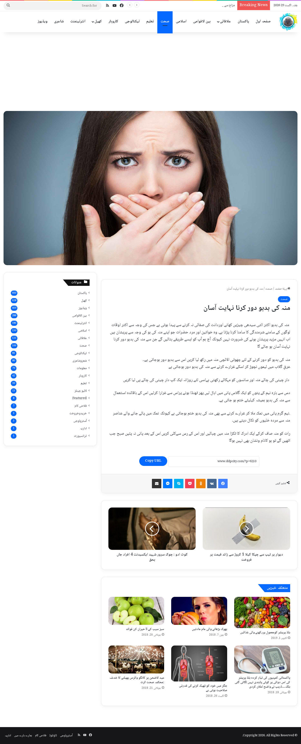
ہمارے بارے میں (23, 735)
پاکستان (243, 21)
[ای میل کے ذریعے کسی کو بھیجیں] (156, 483)
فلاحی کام (81, 406)
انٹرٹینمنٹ (77, 21)
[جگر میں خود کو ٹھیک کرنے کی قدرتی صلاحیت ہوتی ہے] (199, 663)
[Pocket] (189, 483)
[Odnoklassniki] (201, 483)
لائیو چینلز (81, 391)
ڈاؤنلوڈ (53, 735)
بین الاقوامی (202, 21)
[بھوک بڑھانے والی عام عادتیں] (199, 611)
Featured (79, 398)
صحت (165, 21)
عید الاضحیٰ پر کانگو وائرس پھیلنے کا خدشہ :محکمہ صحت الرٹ (136, 680)
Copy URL (153, 461)
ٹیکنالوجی (132, 21)
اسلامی (181, 21)
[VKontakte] (212, 483)
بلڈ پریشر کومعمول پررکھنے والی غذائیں (265, 632)
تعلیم (150, 21)
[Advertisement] (150, 70)
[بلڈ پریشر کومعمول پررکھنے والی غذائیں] (262, 612)
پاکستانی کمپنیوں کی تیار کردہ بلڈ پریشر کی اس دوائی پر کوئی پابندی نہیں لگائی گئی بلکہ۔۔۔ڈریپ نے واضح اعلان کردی (262, 682)
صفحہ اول (263, 21)
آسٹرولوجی (80, 421)
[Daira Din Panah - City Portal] (288, 21)
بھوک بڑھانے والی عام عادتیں (209, 629)
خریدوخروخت (78, 413)
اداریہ (83, 428)
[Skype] (178, 483)
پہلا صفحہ (281, 288)
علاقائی (225, 21)
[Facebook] (223, 483)
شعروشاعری (79, 360)
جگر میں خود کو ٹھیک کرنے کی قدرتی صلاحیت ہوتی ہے (203, 688)
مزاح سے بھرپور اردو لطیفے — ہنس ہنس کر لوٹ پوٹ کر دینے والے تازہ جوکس (188, 5)
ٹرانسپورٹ (80, 436)
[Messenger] (167, 483)
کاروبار (113, 21)
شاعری (59, 21)
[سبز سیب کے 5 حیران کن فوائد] (136, 611)
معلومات (82, 368)
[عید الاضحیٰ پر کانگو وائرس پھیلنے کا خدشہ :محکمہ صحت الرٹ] (136, 659)
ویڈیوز (43, 21)
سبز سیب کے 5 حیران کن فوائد (145, 629)
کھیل (98, 21)
